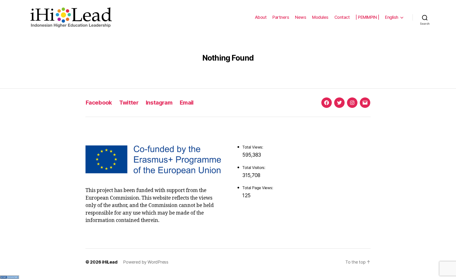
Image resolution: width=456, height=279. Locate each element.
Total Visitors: (254, 167)
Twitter (128, 102)
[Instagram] (352, 102)
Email (187, 102)
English (391, 17)
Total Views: (253, 147)
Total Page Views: (258, 187)
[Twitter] (339, 102)
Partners (280, 17)
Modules (320, 17)
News (300, 17)
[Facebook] (326, 102)
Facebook (99, 102)
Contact (342, 17)
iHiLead (109, 262)
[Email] (365, 102)
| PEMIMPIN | (367, 17)
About (261, 17)
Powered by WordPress (145, 262)
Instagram (159, 102)
